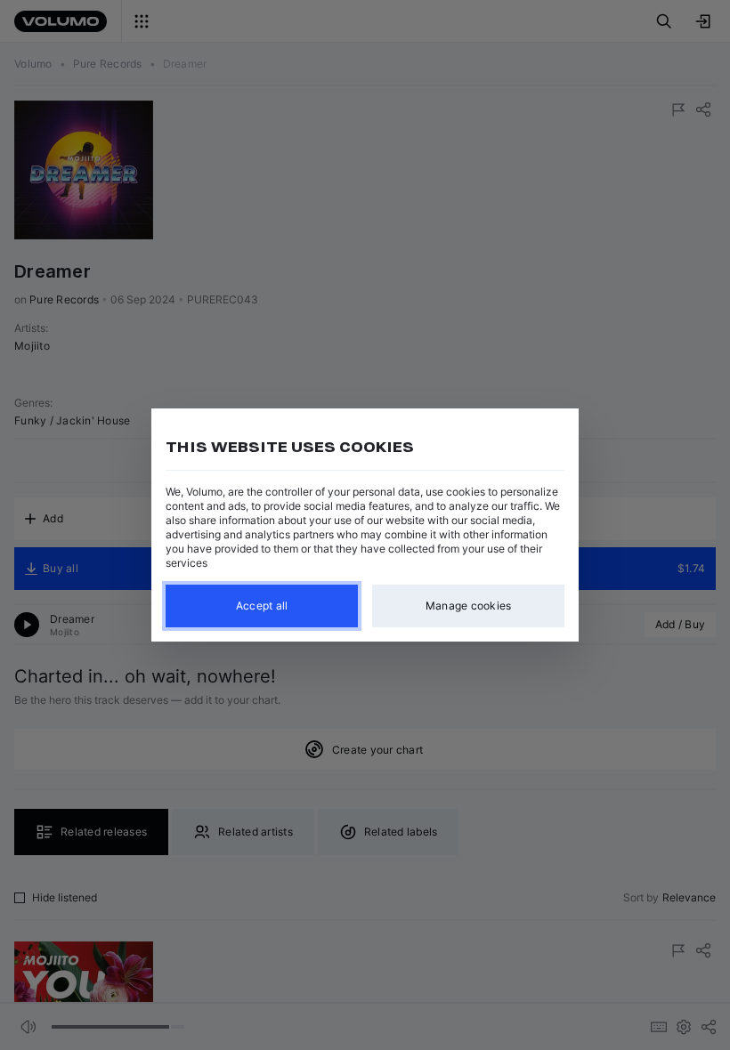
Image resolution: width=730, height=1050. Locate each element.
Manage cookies (469, 605)
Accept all (262, 605)
